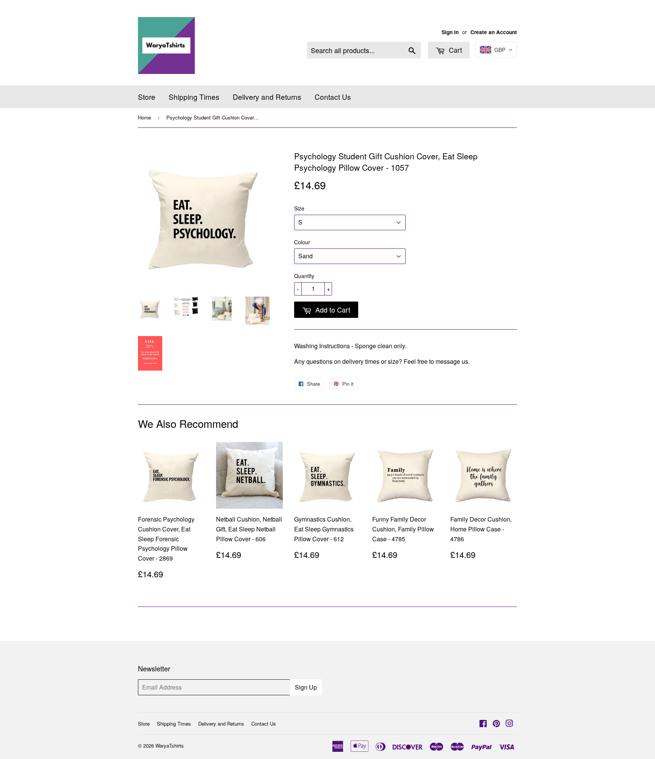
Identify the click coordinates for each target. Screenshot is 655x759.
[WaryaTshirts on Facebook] (483, 724)
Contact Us (333, 96)
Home (144, 117)
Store (146, 96)
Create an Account (493, 32)
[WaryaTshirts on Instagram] (509, 724)
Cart (454, 50)
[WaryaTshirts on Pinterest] (496, 724)
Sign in (450, 32)
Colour (302, 242)
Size (299, 208)
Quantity (304, 276)
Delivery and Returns (267, 96)
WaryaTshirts (169, 745)
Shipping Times (194, 96)
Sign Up (306, 687)
